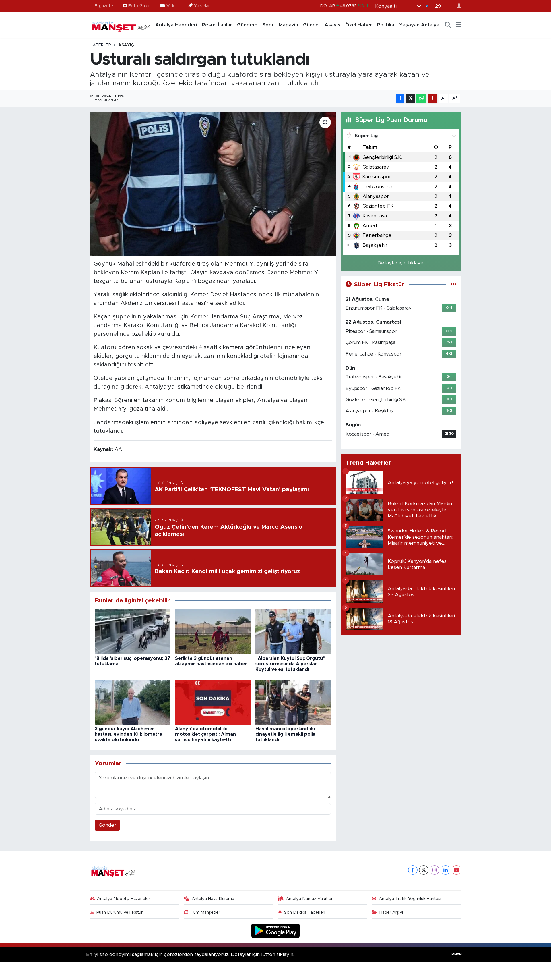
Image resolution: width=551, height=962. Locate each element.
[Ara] (448, 25)
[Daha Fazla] (432, 98)
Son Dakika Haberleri (304, 912)
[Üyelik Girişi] (456, 6)
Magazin (288, 24)
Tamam (456, 953)
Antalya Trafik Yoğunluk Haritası (410, 899)
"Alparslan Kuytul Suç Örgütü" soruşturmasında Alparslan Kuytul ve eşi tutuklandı (290, 664)
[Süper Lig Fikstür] (453, 284)
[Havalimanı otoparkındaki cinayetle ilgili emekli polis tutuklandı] (293, 702)
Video (172, 6)
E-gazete (104, 6)
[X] (423, 870)
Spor (268, 24)
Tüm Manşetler (205, 912)
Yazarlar (202, 6)
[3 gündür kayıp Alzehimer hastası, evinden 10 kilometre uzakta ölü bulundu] (132, 702)
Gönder (107, 825)
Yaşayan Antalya (419, 24)
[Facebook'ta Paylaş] (400, 98)
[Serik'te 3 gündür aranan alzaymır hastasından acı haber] (213, 631)
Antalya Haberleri (176, 24)
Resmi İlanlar (217, 24)
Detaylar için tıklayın (400, 262)
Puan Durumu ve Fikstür (119, 912)
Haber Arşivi (391, 912)
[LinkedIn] (445, 870)
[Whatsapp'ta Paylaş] (421, 98)
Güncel (311, 24)
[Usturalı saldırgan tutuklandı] (213, 184)
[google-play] (275, 930)
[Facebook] (413, 870)
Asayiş (332, 24)
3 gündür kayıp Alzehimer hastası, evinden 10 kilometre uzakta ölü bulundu (128, 734)
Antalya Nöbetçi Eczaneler (123, 899)
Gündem (247, 24)
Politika (385, 24)
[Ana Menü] (458, 25)
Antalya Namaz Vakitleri (309, 899)
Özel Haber (358, 24)
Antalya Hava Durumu (213, 899)
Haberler (100, 45)
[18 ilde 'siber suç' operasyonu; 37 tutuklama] (132, 631)
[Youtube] (456, 870)
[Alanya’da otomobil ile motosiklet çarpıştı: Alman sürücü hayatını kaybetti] (213, 702)
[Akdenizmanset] (121, 24)
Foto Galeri (139, 6)
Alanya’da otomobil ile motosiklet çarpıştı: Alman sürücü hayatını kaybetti (205, 734)
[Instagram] (434, 870)
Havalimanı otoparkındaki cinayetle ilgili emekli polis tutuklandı (285, 734)
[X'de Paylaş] (410, 98)
